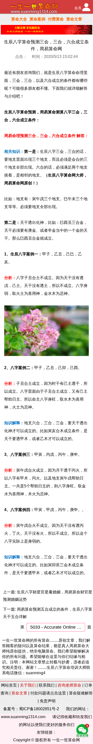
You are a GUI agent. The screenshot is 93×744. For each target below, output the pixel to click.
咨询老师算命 (69, 685)
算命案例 (37, 19)
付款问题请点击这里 (48, 693)
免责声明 (48, 701)
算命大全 (19, 19)
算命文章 (74, 19)
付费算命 (56, 19)
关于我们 (28, 685)
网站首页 (9, 685)
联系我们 (47, 685)
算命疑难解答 (81, 693)
